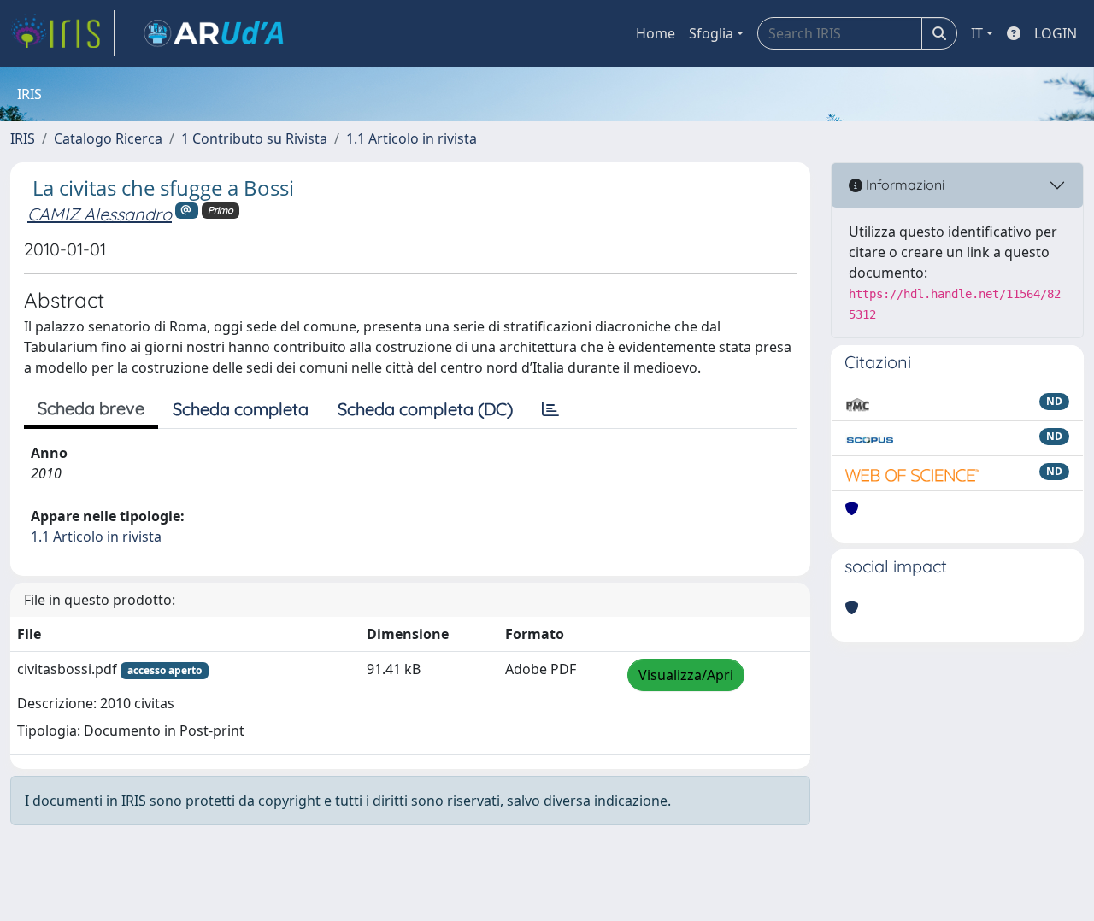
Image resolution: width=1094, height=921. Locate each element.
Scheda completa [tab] (241, 408)
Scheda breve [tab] (91, 408)
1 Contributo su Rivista (254, 138)
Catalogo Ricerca (108, 138)
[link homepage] (62, 33)
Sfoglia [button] (711, 33)
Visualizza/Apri (685, 675)
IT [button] (977, 33)
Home (655, 33)
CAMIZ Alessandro (99, 214)
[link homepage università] (213, 33)
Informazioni (903, 184)
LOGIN (1055, 33)
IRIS (22, 138)
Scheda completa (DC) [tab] (425, 408)
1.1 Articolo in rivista (411, 138)
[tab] (550, 409)
